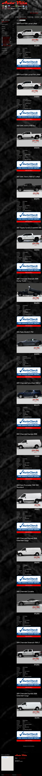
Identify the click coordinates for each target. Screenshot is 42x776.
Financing (30, 17)
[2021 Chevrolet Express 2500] (29, 454)
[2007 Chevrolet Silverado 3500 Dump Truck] (29, 301)
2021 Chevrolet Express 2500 (27, 434)
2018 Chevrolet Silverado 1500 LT (28, 642)
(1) (7, 42)
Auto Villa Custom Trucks (8, 774)
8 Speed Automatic (6, 41)
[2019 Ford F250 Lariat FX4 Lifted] (29, 95)
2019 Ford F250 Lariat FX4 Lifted (28, 74)
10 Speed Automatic (6, 37)
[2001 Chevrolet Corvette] (29, 612)
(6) (7, 38)
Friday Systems (19, 774)
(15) (7, 41)
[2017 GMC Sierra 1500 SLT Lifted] (29, 197)
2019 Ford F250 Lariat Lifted (27, 23)
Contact (37, 17)
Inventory (23, 17)
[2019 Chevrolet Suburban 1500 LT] (29, 403)
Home (16, 17)
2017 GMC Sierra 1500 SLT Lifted (28, 177)
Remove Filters (6, 21)
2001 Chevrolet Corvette (25, 591)
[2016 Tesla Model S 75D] (29, 352)
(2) (7, 37)
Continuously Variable (7, 45)
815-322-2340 (34, 13)
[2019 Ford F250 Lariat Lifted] (29, 44)
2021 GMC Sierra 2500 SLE (26, 126)
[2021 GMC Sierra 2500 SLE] (29, 146)
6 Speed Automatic (6, 38)
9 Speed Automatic (6, 42)
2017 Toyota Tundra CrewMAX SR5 (29, 228)
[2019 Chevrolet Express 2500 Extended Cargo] (29, 716)
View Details (28, 68)
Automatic (4, 44)
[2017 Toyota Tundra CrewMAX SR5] (29, 248)
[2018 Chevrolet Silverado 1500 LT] (29, 663)
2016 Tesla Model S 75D (25, 332)
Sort (18, 20)
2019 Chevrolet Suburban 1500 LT (29, 383)
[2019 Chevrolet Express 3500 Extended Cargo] (29, 561)
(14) (5, 44)
